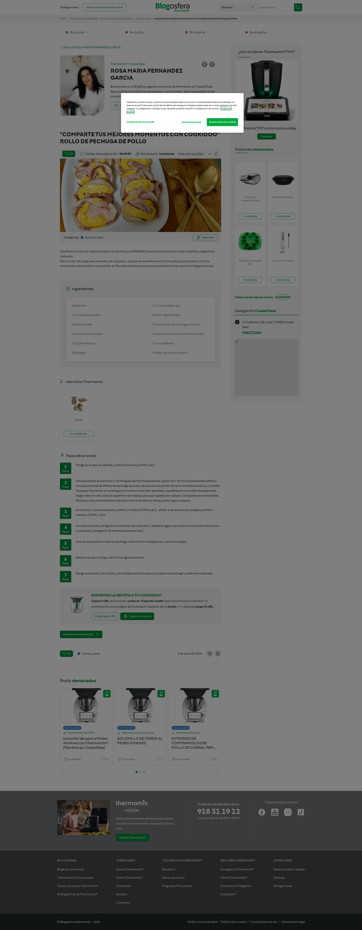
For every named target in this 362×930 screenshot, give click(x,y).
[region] (182, 113)
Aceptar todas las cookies (222, 122)
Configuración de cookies (140, 121)
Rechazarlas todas (191, 122)
